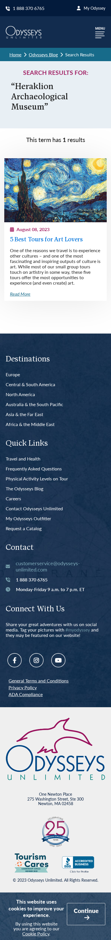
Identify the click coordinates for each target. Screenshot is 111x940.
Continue (86, 910)
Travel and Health (23, 459)
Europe (13, 375)
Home (15, 54)
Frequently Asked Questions (34, 469)
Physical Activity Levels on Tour (37, 479)
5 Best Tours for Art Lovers (46, 240)
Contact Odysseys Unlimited (34, 509)
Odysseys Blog (43, 54)
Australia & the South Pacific (34, 405)
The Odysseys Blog (24, 489)
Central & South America (30, 385)
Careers (13, 499)
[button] (100, 32)
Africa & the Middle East (30, 424)
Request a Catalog (24, 529)
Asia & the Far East (24, 414)
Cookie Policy (35, 933)
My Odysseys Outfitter (28, 519)
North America (20, 395)
